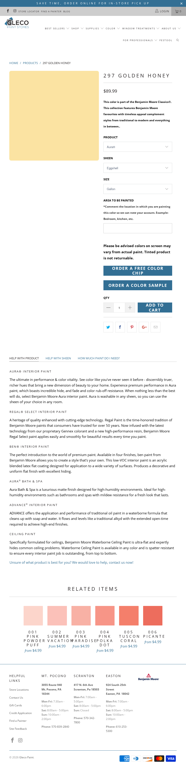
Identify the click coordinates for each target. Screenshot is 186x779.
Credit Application (20, 713)
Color (110, 28)
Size (106, 179)
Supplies (92, 28)
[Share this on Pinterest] (132, 327)
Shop (75, 28)
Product (110, 137)
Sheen (108, 158)
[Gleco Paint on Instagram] (15, 11)
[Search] (177, 40)
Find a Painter (51, 11)
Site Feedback (18, 729)
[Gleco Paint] (17, 23)
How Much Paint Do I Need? (99, 358)
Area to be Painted (136, 209)
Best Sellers (55, 28)
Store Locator (28, 11)
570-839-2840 (60, 727)
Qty (106, 298)
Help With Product (24, 358)
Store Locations (19, 690)
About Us (169, 28)
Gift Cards (15, 705)
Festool (165, 40)
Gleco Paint (26, 757)
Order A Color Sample (137, 285)
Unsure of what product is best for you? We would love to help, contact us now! (71, 562)
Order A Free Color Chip (138, 271)
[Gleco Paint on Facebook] (8, 11)
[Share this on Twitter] (108, 327)
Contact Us (16, 698)
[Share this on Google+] (144, 327)
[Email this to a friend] (155, 327)
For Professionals (138, 40)
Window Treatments (138, 28)
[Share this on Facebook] (120, 327)
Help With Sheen (58, 358)
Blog (66, 11)
